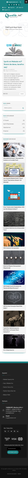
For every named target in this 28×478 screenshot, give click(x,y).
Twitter (11, 431)
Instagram (14, 431)
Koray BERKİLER (11, 69)
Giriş (5, 7)
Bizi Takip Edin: (8, 428)
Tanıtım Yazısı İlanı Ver (9, 391)
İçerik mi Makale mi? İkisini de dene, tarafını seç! (14, 64)
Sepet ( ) (7, 9)
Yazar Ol (20, 7)
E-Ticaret (6, 120)
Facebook (8, 431)
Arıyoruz (5, 131)
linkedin (17, 431)
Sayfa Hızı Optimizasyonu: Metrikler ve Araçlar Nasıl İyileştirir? (11, 329)
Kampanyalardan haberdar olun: (14, 445)
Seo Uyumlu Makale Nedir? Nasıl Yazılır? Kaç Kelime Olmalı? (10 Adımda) (13, 180)
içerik (14, 468)
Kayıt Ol (12, 7)
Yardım (19, 473)
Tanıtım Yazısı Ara (8, 387)
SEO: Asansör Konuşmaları (11, 248)
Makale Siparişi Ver (8, 379)
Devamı (22, 93)
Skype (5, 431)
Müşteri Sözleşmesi (12, 473)
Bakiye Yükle (6, 394)
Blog (7, 29)
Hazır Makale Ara (8, 383)
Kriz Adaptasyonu (8, 350)
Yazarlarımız (6, 127)
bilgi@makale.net (13, 2)
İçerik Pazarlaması (13, 70)
